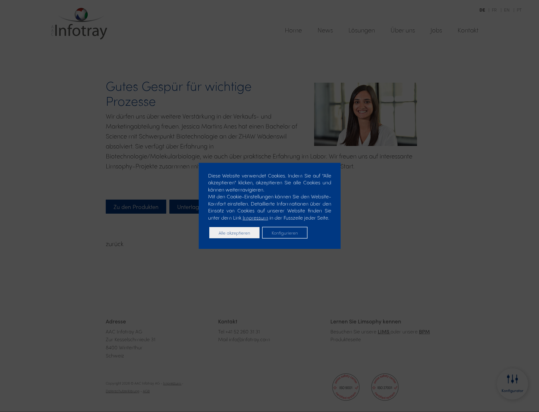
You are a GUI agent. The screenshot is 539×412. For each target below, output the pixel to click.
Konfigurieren (285, 233)
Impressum (255, 217)
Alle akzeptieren (234, 233)
